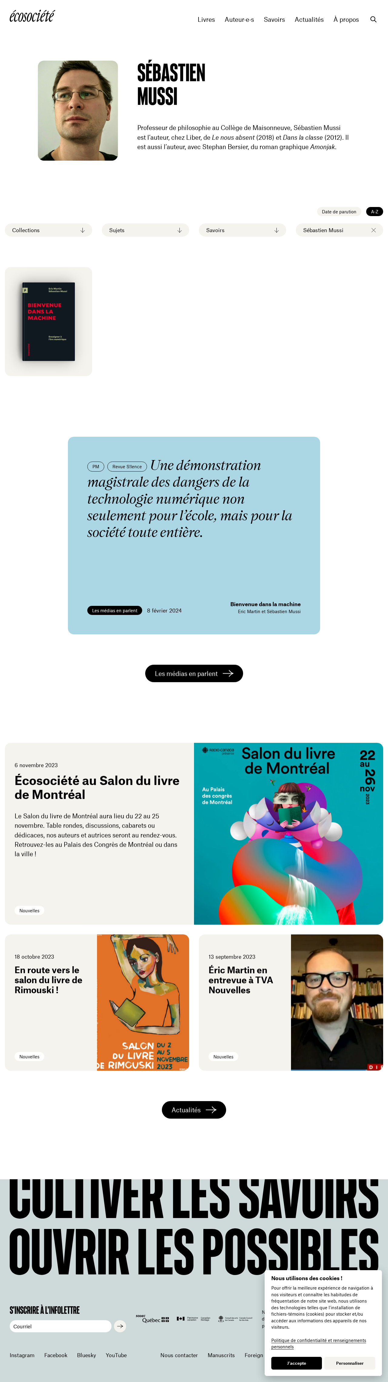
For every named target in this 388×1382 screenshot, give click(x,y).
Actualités (309, 19)
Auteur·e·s (239, 19)
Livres (206, 19)
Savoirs (274, 19)
